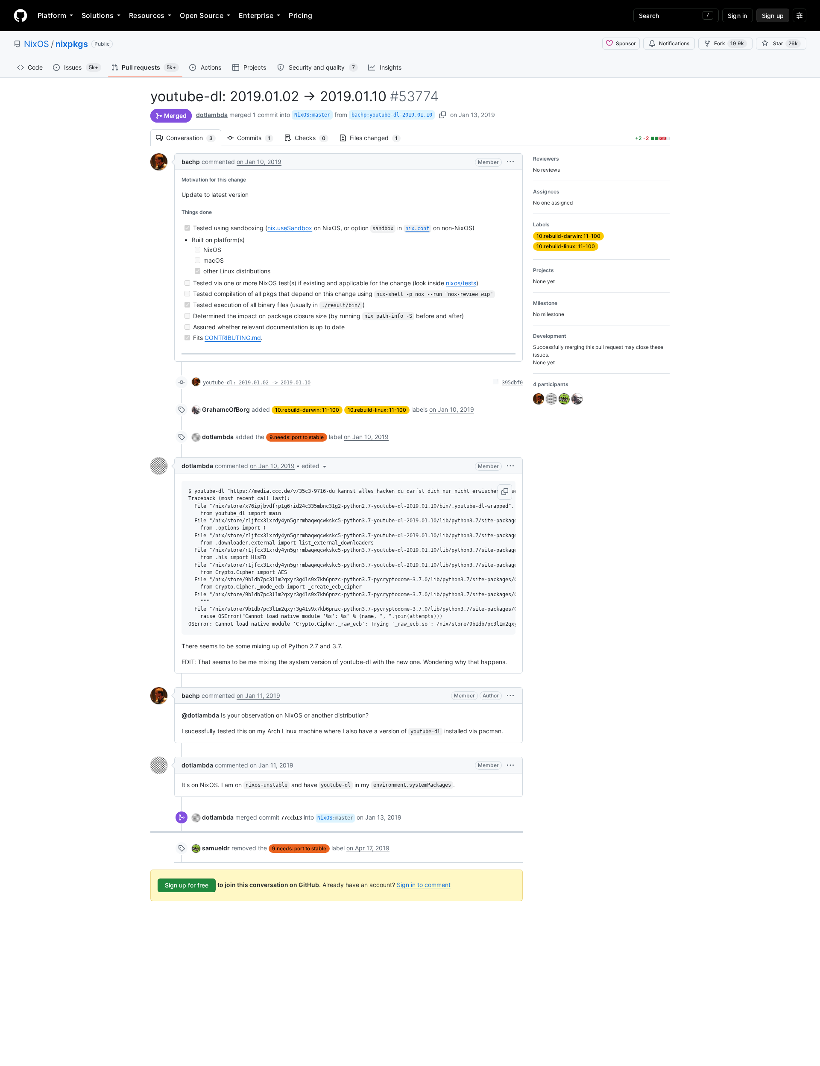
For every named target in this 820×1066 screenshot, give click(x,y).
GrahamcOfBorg (226, 409)
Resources (146, 15)
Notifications (674, 43)
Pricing (300, 15)
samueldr (216, 848)
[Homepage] (20, 15)
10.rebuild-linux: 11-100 (377, 410)
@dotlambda (200, 715)
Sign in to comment (424, 884)
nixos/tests (461, 283)
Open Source (201, 15)
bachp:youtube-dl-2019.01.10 (391, 115)
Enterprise (256, 15)
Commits (258, 137)
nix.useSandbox (289, 227)
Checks (314, 137)
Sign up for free (186, 885)
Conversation (193, 137)
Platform (52, 15)
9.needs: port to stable (296, 437)
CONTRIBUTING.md (233, 337)
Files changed (378, 137)
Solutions (98, 15)
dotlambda (212, 114)
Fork (729, 43)
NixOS (36, 44)
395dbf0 (512, 383)
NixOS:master (312, 115)
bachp (191, 161)
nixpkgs (72, 44)
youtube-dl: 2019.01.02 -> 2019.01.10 (256, 383)
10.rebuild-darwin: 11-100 (307, 410)
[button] (510, 162)
